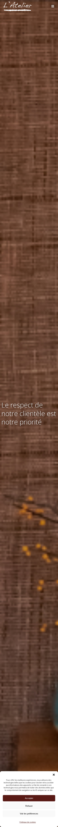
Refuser (29, 806)
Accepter (29, 798)
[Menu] (52, 6)
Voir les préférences (29, 813)
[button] (53, 774)
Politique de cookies (28, 822)
